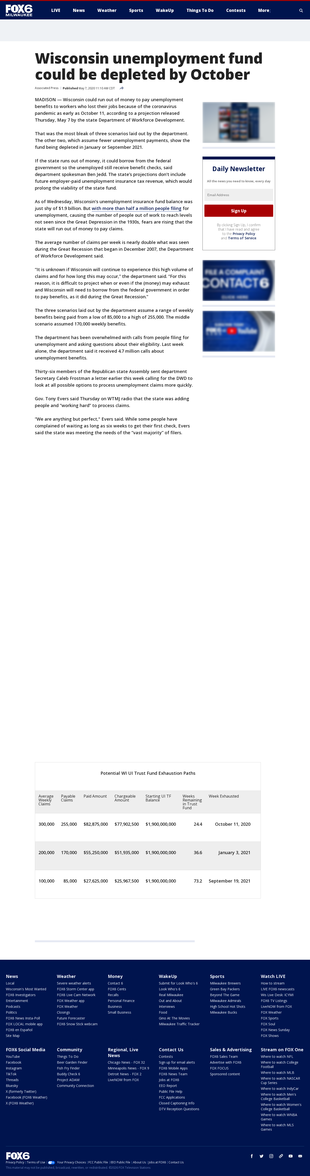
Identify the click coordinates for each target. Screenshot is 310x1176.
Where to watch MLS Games (277, 1127)
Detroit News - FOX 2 (124, 1074)
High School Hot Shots (227, 1006)
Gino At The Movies (174, 1018)
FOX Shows (270, 1035)
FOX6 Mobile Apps (173, 1068)
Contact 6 (115, 983)
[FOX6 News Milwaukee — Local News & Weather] (22, 10)
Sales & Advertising (231, 1049)
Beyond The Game (225, 995)
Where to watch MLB (277, 1072)
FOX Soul (268, 1024)
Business (115, 1006)
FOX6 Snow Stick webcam (77, 1024)
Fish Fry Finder (68, 1068)
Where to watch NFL (277, 1056)
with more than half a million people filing (136, 208)
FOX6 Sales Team (224, 1056)
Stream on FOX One (282, 1049)
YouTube (13, 1056)
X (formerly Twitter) (21, 1091)
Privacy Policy (244, 233)
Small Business (119, 1012)
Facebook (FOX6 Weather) (26, 1097)
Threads (12, 1079)
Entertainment (17, 1000)
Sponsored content (225, 1074)
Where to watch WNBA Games (279, 1116)
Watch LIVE (273, 976)
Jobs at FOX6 (169, 1079)
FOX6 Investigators (21, 995)
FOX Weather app (71, 1000)
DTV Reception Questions (179, 1109)
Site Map (13, 1035)
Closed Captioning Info (176, 1103)
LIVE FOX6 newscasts (277, 989)
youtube (290, 1156)
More (263, 10)
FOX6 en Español (19, 1029)
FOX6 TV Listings (274, 1000)
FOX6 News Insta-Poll (23, 1018)
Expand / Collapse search (301, 10)
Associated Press (46, 88)
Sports (217, 976)
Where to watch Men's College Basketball (278, 1096)
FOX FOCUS (219, 1068)
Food (163, 1012)
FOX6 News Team (173, 1074)
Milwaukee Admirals (225, 1000)
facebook (252, 1156)
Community (69, 1049)
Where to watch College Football (279, 1064)
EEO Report (168, 1085)
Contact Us (171, 1049)
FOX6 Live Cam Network (76, 995)
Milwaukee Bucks (223, 1012)
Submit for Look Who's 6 (178, 983)
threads (281, 1156)
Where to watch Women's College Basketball (281, 1106)
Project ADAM (68, 1079)
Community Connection (75, 1085)
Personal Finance (121, 1000)
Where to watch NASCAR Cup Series (280, 1080)
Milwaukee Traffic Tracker (179, 1024)
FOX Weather (67, 1006)
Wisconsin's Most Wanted (26, 989)
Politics (11, 1012)
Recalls (113, 995)
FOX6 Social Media (25, 1049)
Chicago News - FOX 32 (126, 1062)
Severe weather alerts (74, 983)
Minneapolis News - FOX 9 (128, 1068)
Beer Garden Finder (72, 1062)
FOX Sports (270, 1018)
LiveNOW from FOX (276, 1006)
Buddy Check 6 (68, 1074)
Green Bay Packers (225, 989)
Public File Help (170, 1091)
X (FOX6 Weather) (20, 1103)
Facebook (13, 1062)
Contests (166, 1056)
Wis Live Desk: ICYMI (277, 995)
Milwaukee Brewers (225, 983)
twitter (261, 1156)
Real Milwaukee (171, 995)
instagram (271, 1156)
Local (10, 983)
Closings (63, 1012)
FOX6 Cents (117, 989)
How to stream (273, 983)
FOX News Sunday (275, 1029)
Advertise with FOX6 (225, 1062)
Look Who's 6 (169, 989)
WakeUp (168, 976)
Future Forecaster (71, 1018)
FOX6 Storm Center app (75, 989)
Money (115, 976)
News (12, 976)
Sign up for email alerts (177, 1062)
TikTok (11, 1074)
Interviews (167, 1006)
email (300, 1156)
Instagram (14, 1068)
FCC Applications (172, 1097)
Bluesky (12, 1085)
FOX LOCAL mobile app (24, 1024)
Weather (66, 976)
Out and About (170, 1000)
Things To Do (67, 1056)
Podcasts (13, 1006)
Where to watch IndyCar (280, 1088)
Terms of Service (242, 238)
